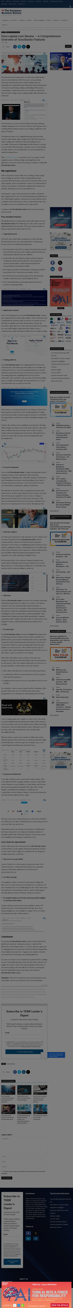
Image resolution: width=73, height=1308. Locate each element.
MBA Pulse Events (56, 381)
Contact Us (21, 4)
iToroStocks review (12, 157)
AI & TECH (13, 20)
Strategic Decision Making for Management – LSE (62, 564)
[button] (70, 6)
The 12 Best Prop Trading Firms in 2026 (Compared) (40, 1117)
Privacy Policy (54, 1294)
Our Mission (31, 1)
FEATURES (64, 20)
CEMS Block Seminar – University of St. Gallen (63, 426)
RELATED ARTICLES (8, 1081)
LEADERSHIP (5, 20)
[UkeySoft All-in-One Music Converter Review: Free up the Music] (24, 1090)
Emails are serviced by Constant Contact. (31, 1046)
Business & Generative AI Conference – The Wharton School (63, 457)
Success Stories (56, 372)
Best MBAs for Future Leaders (60, 358)
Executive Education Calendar (60, 378)
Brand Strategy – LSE (63, 572)
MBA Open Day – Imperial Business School (62, 672)
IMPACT (49, 20)
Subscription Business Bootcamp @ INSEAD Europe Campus (63, 505)
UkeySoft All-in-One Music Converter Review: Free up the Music (24, 1098)
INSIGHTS (56, 20)
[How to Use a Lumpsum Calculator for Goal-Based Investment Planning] (40, 1090)
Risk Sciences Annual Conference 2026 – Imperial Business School (63, 436)
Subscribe (38, 1)
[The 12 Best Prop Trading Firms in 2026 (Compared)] (40, 1109)
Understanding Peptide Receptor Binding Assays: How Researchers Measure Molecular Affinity (23, 1119)
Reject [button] (37, 1305)
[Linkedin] (24, 47)
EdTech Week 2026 (62, 697)
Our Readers (16, 1)
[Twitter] (19, 47)
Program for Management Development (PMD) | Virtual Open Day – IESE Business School (63, 469)
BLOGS (8, 29)
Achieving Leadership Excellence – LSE (63, 555)
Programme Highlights (58, 361)
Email (7, 1032)
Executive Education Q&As (59, 375)
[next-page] (5, 1127)
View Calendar (54, 511)
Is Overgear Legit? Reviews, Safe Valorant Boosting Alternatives (7, 1117)
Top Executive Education (56, 1)
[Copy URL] (28, 47)
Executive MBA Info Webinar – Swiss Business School (62, 620)
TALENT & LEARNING (39, 20)
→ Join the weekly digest (24, 1052)
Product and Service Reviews (19, 29)
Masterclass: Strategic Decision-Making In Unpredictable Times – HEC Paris (63, 581)
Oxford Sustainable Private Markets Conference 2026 (62, 447)
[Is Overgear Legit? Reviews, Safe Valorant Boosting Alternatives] (8, 1109)
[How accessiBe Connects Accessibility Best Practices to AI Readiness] (8, 1090)
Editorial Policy (12, 4)
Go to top (44, 985)
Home (2, 1)
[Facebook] (15, 47)
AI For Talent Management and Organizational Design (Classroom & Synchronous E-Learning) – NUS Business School (63, 605)
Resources (23, 1)
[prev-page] (2, 1127)
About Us (8, 1)
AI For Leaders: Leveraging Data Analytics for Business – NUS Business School (63, 482)
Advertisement (11, 1064)
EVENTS (4, 25)
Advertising (4, 4)
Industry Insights (56, 370)
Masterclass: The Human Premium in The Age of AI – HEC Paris (63, 591)
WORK (29, 20)
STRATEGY (22, 20)
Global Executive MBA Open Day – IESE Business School (63, 682)
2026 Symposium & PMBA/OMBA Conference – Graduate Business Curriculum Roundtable (63, 707)
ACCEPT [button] (36, 1301)
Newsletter (45, 1)
